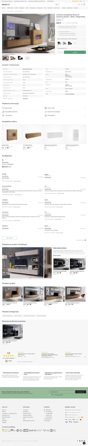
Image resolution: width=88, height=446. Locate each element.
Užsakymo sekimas (27, 413)
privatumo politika (59, 394)
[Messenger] (84, 443)
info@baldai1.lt (49, 418)
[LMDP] (68, 84)
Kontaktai (4, 422)
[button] (79, 4)
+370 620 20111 (49, 411)
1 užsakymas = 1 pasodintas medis (9, 413)
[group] (27, 356)
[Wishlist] (81, 4)
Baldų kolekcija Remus (18, 11)
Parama (3, 411)
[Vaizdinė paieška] (56, 4)
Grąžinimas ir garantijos (28, 417)
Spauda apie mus (5, 415)
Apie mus (4, 409)
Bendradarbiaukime (6, 417)
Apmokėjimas (26, 411)
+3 (61, 272)
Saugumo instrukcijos (69, 94)
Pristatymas (25, 409)
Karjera (3, 418)
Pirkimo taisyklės (33, 441)
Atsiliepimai (4, 420)
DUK (24, 418)
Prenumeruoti (81, 392)
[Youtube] (82, 441)
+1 (9, 147)
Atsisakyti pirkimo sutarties (28, 420)
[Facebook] (78, 441)
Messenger (48, 420)
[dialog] (67, 27)
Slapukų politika (25, 441)
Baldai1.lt (4, 11)
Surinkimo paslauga (27, 415)
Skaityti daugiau (57, 255)
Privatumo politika (17, 441)
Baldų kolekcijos (10, 11)
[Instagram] (80, 441)
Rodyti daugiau (9, 238)
